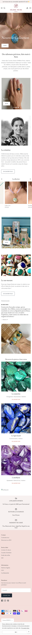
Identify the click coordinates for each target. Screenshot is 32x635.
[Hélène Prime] (16, 8)
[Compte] (27, 8)
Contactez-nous (5, 537)
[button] (13, 107)
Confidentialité (5, 573)
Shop (5, 45)
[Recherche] (5, 8)
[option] (16, 31)
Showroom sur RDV (6, 540)
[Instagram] (5, 601)
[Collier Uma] (16, 193)
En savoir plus (8, 171)
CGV (2, 570)
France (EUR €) (6, 620)
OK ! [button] (16, 632)
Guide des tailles (5, 555)
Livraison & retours (6, 550)
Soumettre (6, 595)
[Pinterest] (8, 601)
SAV (2, 558)
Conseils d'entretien (6, 553)
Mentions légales (5, 568)
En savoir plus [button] (25, 628)
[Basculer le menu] (1, 8)
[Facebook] (2, 601)
